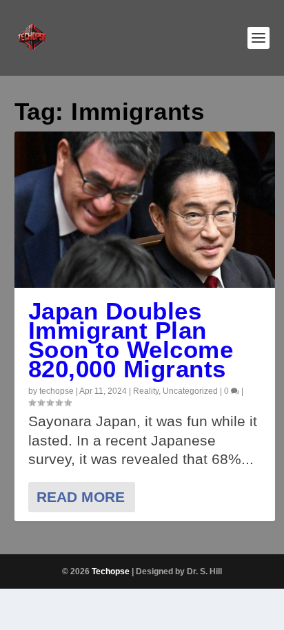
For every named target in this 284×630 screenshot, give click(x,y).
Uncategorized (190, 391)
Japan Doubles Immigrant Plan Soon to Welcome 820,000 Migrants (131, 339)
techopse (56, 391)
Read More (81, 497)
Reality (146, 391)
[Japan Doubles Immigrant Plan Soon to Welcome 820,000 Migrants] (145, 210)
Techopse (111, 571)
